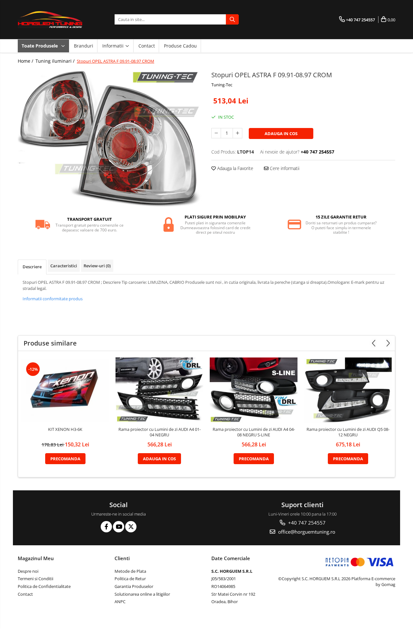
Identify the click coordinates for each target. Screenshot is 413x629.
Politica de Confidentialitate (44, 586)
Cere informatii (283, 168)
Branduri (83, 46)
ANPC (120, 601)
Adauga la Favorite (234, 168)
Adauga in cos (281, 133)
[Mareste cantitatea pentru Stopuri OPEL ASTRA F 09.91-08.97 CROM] (237, 133)
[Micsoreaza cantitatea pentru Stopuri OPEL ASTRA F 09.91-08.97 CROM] (216, 133)
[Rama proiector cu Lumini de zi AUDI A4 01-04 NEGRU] (159, 390)
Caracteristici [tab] (63, 266)
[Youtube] (118, 526)
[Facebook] (106, 526)
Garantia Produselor (134, 586)
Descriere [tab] (32, 267)
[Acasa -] (50, 19)
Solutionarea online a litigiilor (142, 594)
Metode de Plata (130, 571)
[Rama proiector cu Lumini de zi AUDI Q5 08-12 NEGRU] (348, 390)
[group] (110, 138)
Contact (146, 46)
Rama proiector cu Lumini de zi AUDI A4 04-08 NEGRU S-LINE (254, 432)
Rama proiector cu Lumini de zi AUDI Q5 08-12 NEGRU (348, 432)
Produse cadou (180, 46)
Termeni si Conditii (35, 578)
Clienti (122, 558)
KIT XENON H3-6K (65, 429)
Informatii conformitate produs (53, 299)
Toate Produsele (40, 46)
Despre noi (28, 571)
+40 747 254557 (306, 522)
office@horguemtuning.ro (306, 531)
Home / (26, 61)
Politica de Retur (130, 578)
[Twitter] (130, 526)
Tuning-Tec (221, 85)
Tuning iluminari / (55, 61)
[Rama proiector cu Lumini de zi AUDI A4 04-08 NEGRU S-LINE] (253, 390)
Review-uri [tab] (97, 266)
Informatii (113, 46)
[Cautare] (232, 19)
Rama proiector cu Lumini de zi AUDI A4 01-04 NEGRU (159, 432)
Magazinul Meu (36, 558)
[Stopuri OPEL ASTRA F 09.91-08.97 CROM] (110, 138)
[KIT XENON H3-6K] (65, 390)
